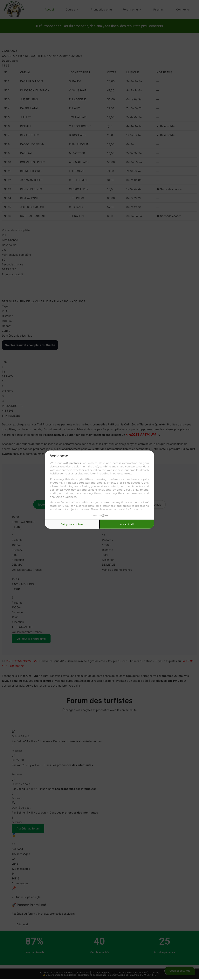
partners (75, 462)
